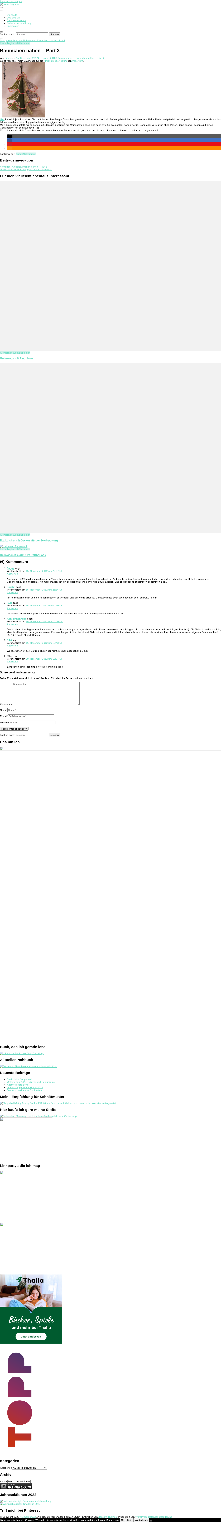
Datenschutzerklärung (19, 23)
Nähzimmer (29, 154)
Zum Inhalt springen (11, 1)
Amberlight (77, 60)
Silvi (9, 640)
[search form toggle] (1, 31)
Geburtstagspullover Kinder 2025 (25, 1087)
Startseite (12, 14)
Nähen (19, 154)
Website (4, 722)
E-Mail (4, 716)
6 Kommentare (80, 58)
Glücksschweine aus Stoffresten (24, 1090)
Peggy (10, 568)
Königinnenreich (17, 618)
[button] (9, 136)
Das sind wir (13, 17)
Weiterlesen (141, 1520)
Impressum (13, 26)
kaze (9, 602)
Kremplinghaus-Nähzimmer (15, 43)
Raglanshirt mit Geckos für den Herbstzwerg (29, 540)
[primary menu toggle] (1, 7)
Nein (129, 1520)
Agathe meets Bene (17, 1084)
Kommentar (6, 704)
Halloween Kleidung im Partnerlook (23, 555)
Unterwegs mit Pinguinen (16, 358)
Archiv (3, 1481)
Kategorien (6, 1467)
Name (3, 710)
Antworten (12, 573)
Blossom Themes (107, 1516)
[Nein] (150, 1520)
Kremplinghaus (28, 1516)
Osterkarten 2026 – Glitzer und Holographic (31, 1082)
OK (122, 1520)
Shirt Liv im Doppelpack (20, 1079)
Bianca (8, 58)
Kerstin (11, 587)
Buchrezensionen (16, 20)
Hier (2, 119)
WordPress (141, 1516)
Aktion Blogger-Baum (55, 60)
